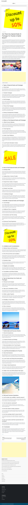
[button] (14, 3)
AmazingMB (4, 1)
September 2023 (4, 489)
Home (2, 473)
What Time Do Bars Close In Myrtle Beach (7, 469)
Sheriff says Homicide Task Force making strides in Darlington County (10, 463)
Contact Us (3, 476)
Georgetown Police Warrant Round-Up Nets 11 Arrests (8, 460)
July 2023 (3, 492)
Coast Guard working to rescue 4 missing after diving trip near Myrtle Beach (11, 466)
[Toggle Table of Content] (24, 82)
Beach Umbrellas (4, 496)
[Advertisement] (14, 77)
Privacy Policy (3, 479)
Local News (3, 499)
